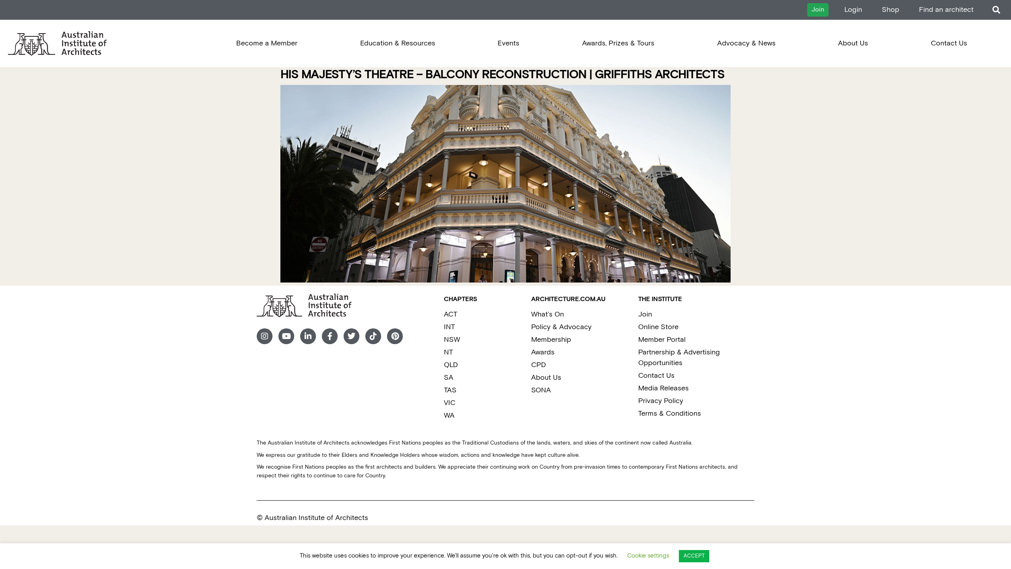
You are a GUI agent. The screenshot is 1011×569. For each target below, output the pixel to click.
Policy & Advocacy (561, 327)
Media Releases (663, 388)
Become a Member (266, 43)
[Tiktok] (373, 336)
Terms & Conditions (669, 413)
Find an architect (946, 9)
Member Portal (662, 339)
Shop (890, 9)
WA (449, 415)
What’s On (547, 314)
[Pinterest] (395, 336)
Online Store (658, 327)
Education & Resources (397, 43)
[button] (996, 10)
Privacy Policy (660, 400)
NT (448, 352)
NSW (452, 339)
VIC (449, 402)
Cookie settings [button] (648, 556)
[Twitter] (351, 336)
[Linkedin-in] (308, 336)
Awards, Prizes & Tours (618, 43)
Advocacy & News (746, 43)
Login (853, 9)
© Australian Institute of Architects (312, 517)
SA (448, 377)
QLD (451, 364)
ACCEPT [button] (694, 556)
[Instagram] (264, 336)
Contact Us (949, 43)
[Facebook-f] (330, 336)
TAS (450, 390)
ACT (450, 314)
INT (449, 327)
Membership (551, 339)
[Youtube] (286, 336)
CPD (538, 364)
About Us (853, 43)
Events (508, 43)
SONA (541, 390)
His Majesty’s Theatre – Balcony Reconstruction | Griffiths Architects (502, 75)
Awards (542, 352)
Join (645, 314)
